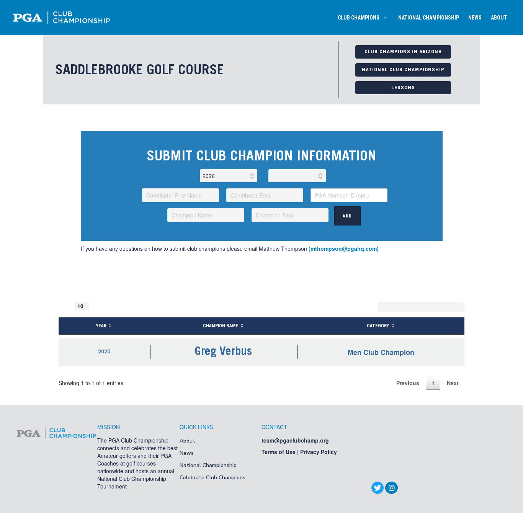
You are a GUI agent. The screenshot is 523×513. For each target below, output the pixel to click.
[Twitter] (377, 488)
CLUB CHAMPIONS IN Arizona (403, 51)
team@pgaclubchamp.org (295, 440)
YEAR (101, 325)
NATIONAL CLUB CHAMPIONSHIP (403, 69)
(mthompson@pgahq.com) (344, 248)
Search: (366, 307)
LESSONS (403, 87)
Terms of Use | (281, 452)
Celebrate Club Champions (212, 477)
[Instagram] (391, 488)
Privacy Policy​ (318, 452)
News (187, 453)
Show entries (84, 306)
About (187, 440)
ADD (347, 216)
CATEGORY (378, 325)
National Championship (208, 465)
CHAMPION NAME (220, 325)
